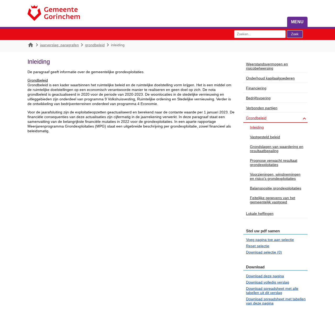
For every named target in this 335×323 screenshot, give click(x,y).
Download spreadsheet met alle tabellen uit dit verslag (272, 290)
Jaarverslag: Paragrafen (59, 45)
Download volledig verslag (267, 282)
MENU (297, 22)
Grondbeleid (95, 45)
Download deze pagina (265, 276)
